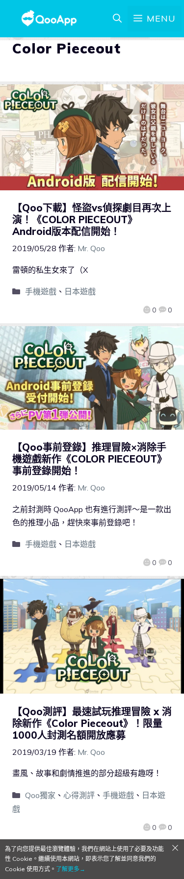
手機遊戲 (40, 291)
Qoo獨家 (40, 795)
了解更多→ (70, 869)
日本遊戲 (80, 291)
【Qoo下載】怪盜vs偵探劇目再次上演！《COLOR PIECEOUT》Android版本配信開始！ (91, 219)
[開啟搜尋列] (117, 18)
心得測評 (79, 795)
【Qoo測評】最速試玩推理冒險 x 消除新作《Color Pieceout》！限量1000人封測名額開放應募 (92, 723)
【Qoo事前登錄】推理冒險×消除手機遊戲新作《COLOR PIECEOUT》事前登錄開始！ (89, 459)
